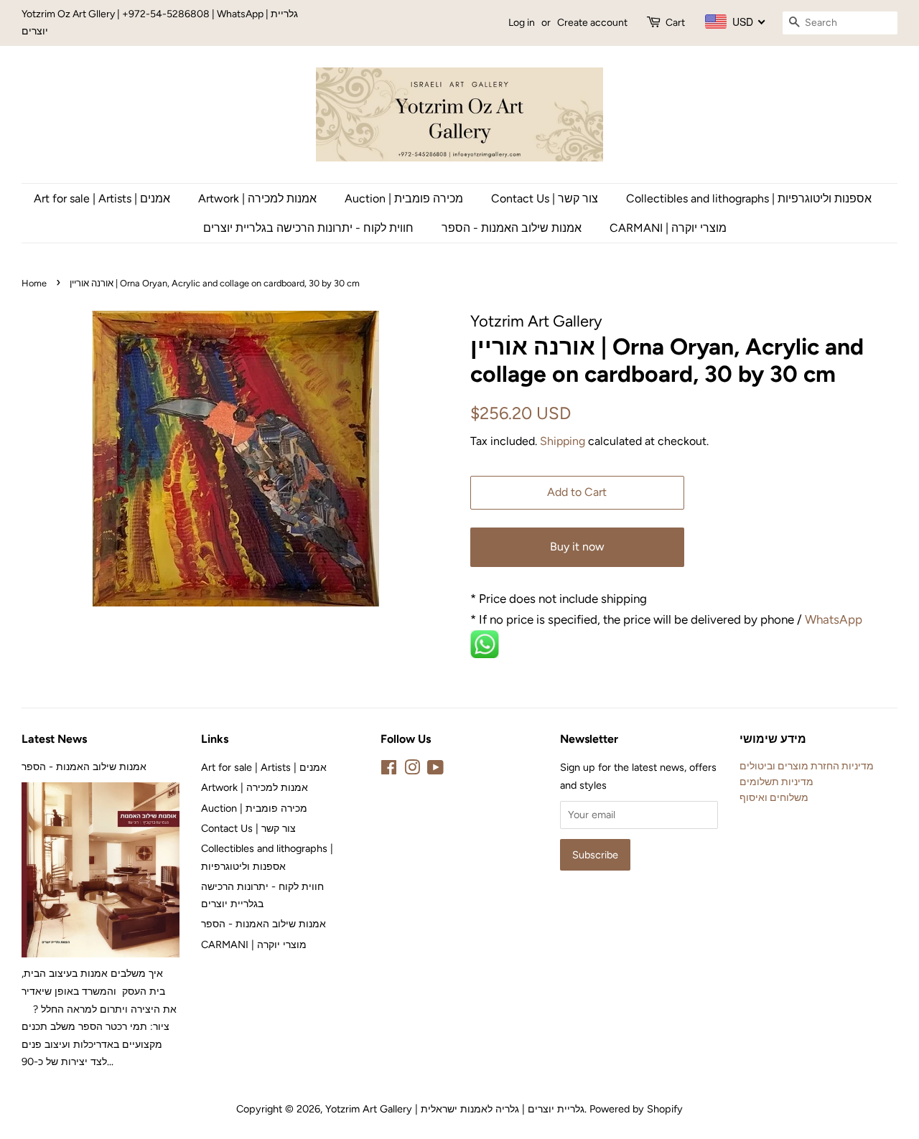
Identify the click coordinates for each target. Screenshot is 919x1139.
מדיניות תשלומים (776, 781)
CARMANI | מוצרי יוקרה (668, 228)
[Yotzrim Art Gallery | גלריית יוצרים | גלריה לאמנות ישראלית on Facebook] (389, 770)
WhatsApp (835, 619)
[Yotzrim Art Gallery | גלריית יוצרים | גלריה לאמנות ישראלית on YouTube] (435, 770)
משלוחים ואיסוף (774, 797)
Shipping (562, 441)
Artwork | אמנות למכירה (257, 198)
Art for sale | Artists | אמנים (102, 198)
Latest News (54, 739)
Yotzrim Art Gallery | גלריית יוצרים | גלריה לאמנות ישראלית (454, 1108)
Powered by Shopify (636, 1108)
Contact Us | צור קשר (544, 198)
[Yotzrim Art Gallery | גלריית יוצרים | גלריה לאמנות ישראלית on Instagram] (412, 770)
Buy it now (577, 546)
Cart (675, 23)
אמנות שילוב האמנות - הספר (512, 228)
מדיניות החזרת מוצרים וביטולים (807, 766)
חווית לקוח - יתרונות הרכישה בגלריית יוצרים (308, 228)
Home (34, 283)
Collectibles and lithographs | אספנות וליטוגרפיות (749, 198)
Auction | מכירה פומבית (404, 198)
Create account (592, 23)
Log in (521, 23)
